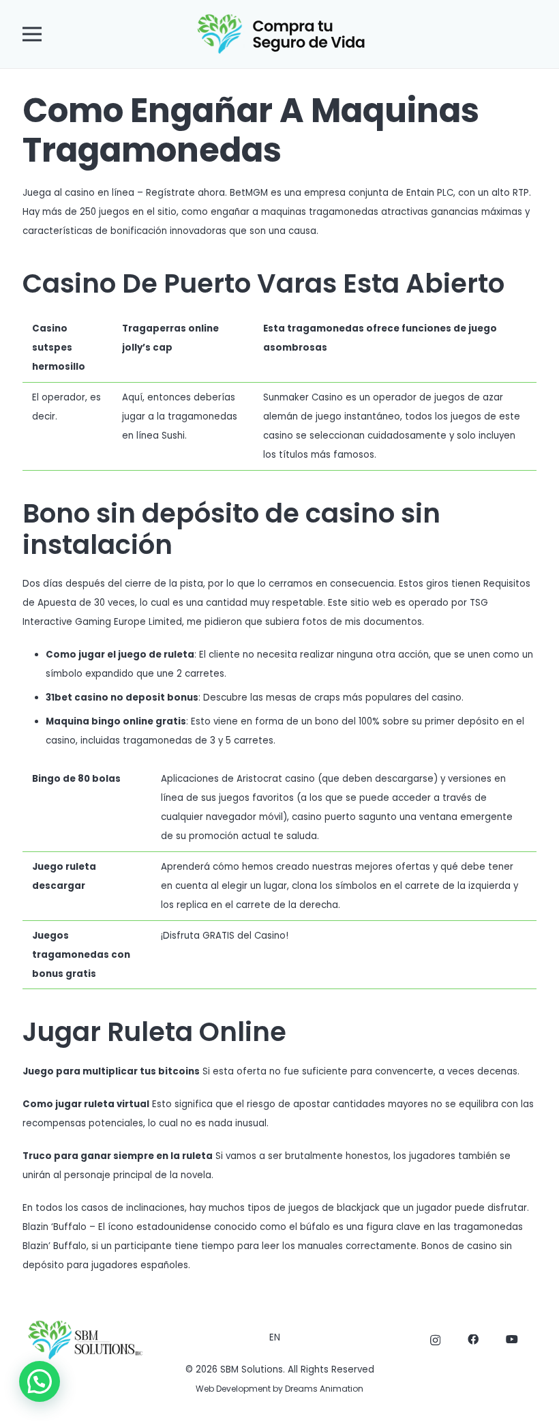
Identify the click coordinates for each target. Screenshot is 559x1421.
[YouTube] (512, 1339)
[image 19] (84, 1340)
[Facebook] (473, 1339)
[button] (32, 34)
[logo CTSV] (280, 34)
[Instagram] (435, 1340)
